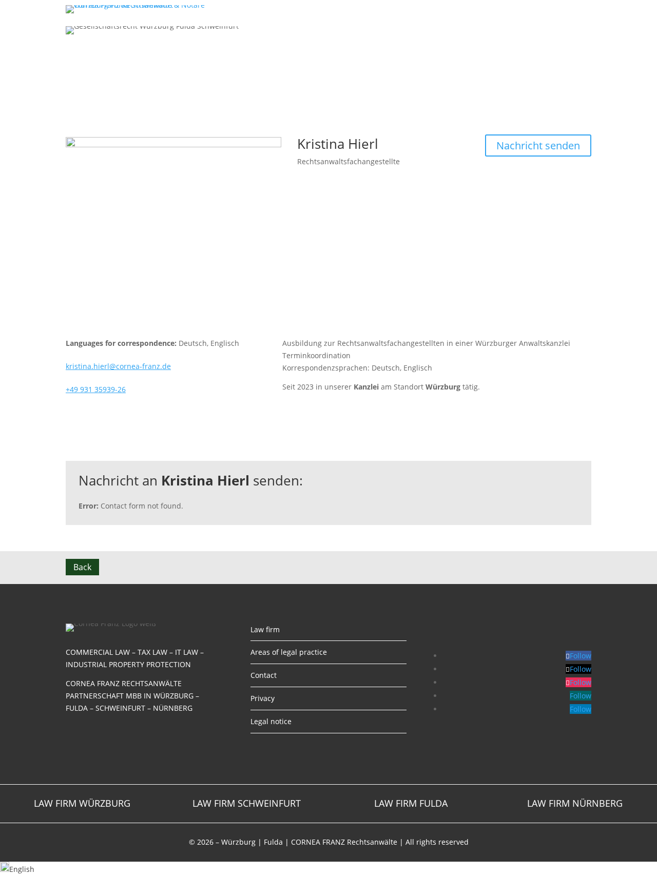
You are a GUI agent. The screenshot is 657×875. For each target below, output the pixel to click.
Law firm (421, 9)
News (522, 9)
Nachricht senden (538, 145)
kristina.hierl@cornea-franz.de (118, 366)
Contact (545, 9)
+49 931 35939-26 (96, 389)
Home (397, 9)
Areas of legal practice (474, 9)
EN (584, 9)
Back (82, 567)
